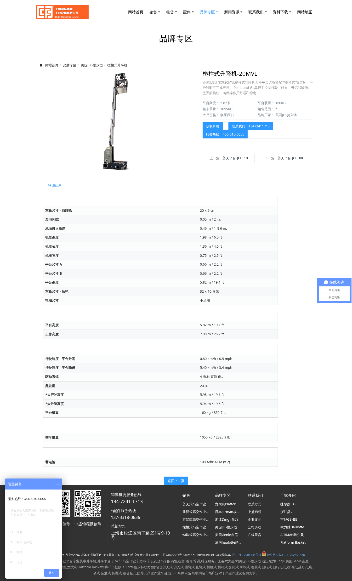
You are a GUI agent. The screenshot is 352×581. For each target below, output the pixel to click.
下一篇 (287, 158)
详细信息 (55, 185)
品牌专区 (69, 65)
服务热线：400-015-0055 (225, 134)
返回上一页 (176, 480)
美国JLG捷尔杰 (92, 65)
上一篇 (232, 158)
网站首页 (135, 12)
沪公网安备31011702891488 (286, 555)
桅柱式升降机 (117, 65)
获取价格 (212, 126)
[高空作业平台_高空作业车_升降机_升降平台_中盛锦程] (62, 12)
